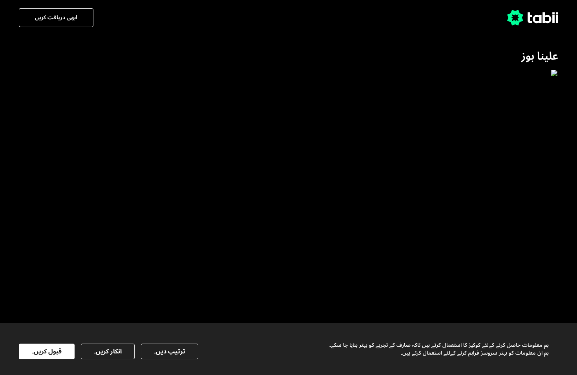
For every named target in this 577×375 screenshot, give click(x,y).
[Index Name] (507, 145)
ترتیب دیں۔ (169, 351)
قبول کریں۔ (47, 351)
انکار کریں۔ (108, 351)
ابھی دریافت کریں (56, 17)
